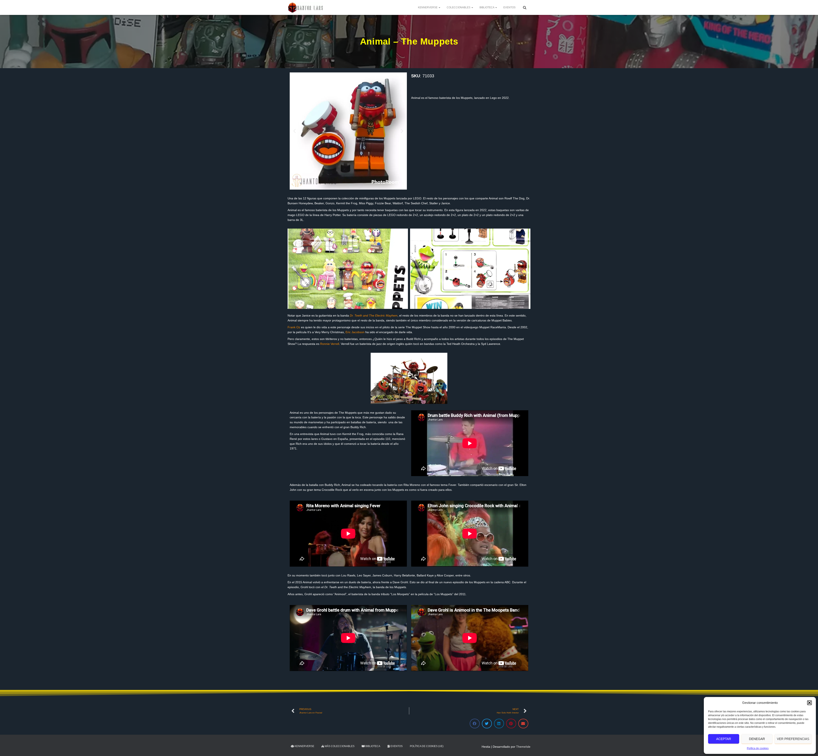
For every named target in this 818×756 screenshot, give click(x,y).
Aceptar (723, 739)
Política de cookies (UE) (427, 746)
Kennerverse (428, 7)
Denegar (757, 739)
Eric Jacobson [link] (355, 332)
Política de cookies (758, 748)
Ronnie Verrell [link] (329, 344)
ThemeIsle (523, 746)
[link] (373, 315)
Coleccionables (459, 7)
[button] (809, 703)
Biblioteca (487, 7)
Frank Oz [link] (294, 327)
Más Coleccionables (339, 746)
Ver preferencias (793, 739)
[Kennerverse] (305, 7)
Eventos (509, 7)
